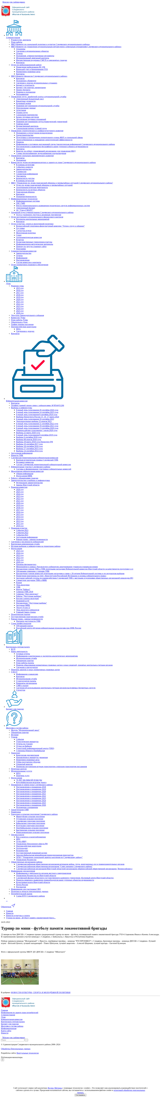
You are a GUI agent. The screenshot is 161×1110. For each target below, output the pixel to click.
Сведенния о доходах (25, 331)
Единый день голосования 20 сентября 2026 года (37, 410)
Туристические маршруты (27, 741)
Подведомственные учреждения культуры (34, 242)
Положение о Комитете (26, 81)
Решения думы (17, 286)
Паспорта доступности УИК (28, 621)
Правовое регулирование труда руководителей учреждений (41, 121)
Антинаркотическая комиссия (29, 237)
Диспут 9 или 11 (23, 607)
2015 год (20, 288)
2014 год (20, 517)
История (14, 735)
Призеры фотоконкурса (26, 564)
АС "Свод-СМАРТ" (24, 210)
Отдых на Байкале (24, 746)
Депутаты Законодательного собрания (27, 315)
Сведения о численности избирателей (27, 542)
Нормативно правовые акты (28, 72)
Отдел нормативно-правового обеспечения (29, 265)
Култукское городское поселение (30, 825)
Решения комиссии (19, 487)
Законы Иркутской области (27, 485)
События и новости (24, 167)
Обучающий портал (24, 626)
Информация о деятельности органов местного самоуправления (43, 873)
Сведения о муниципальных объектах (32, 51)
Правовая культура (19, 528)
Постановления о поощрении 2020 (31, 791)
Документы (21, 176)
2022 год (20, 304)
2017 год (20, 293)
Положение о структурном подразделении (34, 133)
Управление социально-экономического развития (32, 156)
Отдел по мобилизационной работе (26, 65)
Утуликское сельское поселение (29, 819)
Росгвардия (21, 887)
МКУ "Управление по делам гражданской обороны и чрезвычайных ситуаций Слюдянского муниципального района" (62, 183)
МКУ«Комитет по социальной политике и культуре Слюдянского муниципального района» (50, 44)
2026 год (20, 313)
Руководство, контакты (21, 40)
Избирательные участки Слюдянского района (30, 467)
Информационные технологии (24, 199)
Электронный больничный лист (30, 99)
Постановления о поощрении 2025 (31, 803)
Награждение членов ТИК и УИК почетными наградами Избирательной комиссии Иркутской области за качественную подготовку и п (74, 569)
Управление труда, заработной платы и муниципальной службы (38, 97)
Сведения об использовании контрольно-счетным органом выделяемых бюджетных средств (55, 688)
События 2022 (22, 533)
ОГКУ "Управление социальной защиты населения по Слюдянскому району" (49, 857)
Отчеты (19, 53)
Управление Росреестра (26, 860)
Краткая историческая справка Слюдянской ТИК (37, 460)
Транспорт (15, 753)
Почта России (22, 885)
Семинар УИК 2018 (24, 592)
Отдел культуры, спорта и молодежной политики (32, 224)
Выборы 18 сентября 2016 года (29, 446)
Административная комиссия (23, 251)
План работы (16, 42)
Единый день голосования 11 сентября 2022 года (37, 424)
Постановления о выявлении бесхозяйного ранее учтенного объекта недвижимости (52, 146)
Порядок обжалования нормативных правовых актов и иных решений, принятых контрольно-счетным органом (64, 665)
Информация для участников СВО (26, 889)
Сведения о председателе (27, 667)
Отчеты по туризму (24, 744)
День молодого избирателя (27, 610)
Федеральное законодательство (29, 483)
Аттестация (21, 110)
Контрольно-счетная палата (18, 647)
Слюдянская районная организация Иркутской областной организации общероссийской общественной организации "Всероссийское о (74, 869)
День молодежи (23, 585)
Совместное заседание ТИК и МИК (31, 580)
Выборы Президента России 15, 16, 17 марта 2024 (37, 417)
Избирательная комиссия (16, 401)
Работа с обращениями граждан (24, 478)
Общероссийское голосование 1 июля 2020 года (36, 430)
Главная (4, 1010)
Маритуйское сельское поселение (30, 816)
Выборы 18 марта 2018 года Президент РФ (34, 442)
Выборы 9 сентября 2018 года (29, 437)
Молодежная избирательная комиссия (27, 471)
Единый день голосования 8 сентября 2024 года (36, 414)
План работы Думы (19, 320)
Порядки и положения (25, 92)
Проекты (20, 142)
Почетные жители (19, 769)
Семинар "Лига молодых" (27, 594)
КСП (13, 649)
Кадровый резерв (23, 103)
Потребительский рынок (21, 894)
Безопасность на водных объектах (30, 190)
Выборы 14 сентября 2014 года (29, 451)
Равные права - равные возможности (32, 539)
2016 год (20, 290)
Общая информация (24, 473)
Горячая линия (22, 124)
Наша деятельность (19, 651)
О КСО (14, 672)
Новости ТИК (17, 455)
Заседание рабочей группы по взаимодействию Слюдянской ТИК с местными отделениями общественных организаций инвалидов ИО (74, 578)
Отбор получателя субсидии (28, 762)
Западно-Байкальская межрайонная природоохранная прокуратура (44, 855)
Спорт (19, 235)
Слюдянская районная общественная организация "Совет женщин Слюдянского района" (54, 866)
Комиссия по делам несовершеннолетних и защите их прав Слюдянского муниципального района (53, 162)
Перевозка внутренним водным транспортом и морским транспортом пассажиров (51, 766)
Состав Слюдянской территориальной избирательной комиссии (43, 464)
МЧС (18, 839)
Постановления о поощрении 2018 (31, 787)
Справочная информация (27, 174)
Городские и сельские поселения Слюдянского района (34, 814)
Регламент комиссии (25, 462)
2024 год (20, 308)
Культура (20, 240)
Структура (20, 690)
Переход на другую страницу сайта (31, 246)
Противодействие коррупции (23, 327)
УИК (18, 587)
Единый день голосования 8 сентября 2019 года (36, 435)
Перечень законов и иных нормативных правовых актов (35, 670)
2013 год (20, 519)
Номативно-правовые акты (27, 760)
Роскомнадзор (22, 850)
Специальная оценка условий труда (31, 128)
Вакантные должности (26, 101)
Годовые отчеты (23, 654)
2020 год (20, 299)
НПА (18, 329)
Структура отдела (23, 230)
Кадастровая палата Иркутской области (33, 882)
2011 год (19, 523)
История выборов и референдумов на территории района (35, 546)
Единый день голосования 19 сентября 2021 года (37, 426)
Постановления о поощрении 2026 (31, 805)
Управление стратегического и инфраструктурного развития (37, 131)
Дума (8, 283)
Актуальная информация (21, 453)
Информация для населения (23, 871)
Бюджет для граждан (15, 709)
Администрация (13, 37)
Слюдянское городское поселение (30, 821)
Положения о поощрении (27, 807)
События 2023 (22, 530)
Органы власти (17, 835)
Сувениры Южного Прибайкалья (30, 751)
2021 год (20, 302)
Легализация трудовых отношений (31, 119)
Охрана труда (22, 112)
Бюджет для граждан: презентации (31, 87)
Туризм (14, 737)
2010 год (20, 526)
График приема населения (22, 324)
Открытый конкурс (24, 764)
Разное (19, 582)
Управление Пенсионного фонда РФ (32, 844)
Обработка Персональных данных (15, 1049)
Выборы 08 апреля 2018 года (28, 439)
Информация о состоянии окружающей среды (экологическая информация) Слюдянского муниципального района (65, 144)
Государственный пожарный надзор (31, 853)
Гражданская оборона (25, 192)
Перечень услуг (23, 776)
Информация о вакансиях (27, 674)
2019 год (20, 297)
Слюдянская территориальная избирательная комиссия (34, 458)
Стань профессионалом (21, 623)
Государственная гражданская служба (27, 617)
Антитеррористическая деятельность (32, 187)
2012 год (20, 521)
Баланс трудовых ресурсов (27, 117)
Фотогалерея (16, 548)
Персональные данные (26, 108)
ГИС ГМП (20, 203)
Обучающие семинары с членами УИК (32, 571)
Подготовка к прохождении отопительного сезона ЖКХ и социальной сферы (49, 137)
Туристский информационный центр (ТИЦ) (35, 748)
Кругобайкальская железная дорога (31, 782)
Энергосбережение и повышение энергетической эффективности (44, 140)
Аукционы (20, 49)
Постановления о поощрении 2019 (31, 789)
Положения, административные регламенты (35, 56)
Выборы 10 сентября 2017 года (29, 444)
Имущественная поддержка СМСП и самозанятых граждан (41, 60)
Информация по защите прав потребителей (19, 1012)
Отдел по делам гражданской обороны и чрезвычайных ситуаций (44, 185)
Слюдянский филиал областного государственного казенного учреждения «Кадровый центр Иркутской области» (65, 878)
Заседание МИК (23, 605)
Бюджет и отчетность (25, 85)
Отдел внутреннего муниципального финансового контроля (37, 217)
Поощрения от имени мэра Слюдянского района (32, 785)
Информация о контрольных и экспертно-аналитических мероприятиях (47, 656)
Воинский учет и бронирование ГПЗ (32, 69)
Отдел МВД (21, 841)
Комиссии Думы (18, 318)
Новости (4, 1033)
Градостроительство (24, 135)
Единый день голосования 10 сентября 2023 (35, 419)
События (20, 739)
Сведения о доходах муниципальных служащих (36, 83)
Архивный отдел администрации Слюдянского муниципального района (42, 212)
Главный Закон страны (26, 612)
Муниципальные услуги (21, 771)
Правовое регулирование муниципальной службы (37, 106)
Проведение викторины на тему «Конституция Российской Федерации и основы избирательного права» (61, 576)
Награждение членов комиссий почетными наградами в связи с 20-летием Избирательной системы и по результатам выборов (70, 573)
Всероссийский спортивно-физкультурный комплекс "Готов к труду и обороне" (50, 226)
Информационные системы (28, 201)
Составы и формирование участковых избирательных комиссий (43, 469)
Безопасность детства (25, 178)
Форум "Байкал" (23, 589)
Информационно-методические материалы (34, 244)
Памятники (16, 812)
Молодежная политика (26, 233)
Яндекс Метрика (55, 1088)
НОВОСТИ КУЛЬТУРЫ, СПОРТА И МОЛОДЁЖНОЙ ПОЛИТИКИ (40, 992)
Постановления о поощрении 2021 (31, 794)
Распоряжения (22, 94)
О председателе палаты (26, 681)
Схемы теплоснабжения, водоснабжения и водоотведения (41, 153)
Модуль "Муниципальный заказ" (25, 730)
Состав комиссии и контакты (28, 262)
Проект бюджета (23, 90)
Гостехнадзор (22, 848)
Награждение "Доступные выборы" (31, 603)
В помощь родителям (25, 165)
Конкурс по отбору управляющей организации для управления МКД (45, 151)
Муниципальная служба (26, 658)
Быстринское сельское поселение (30, 830)
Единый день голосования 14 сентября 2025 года (37, 412)
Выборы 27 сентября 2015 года (29, 449)
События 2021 (22, 535)
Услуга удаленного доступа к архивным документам (38, 215)
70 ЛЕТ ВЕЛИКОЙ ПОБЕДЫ (29, 780)
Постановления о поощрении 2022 (31, 796)
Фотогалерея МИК (24, 476)
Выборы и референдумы (21, 408)
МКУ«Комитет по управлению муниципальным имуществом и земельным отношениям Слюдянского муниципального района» (66, 47)
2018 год (20, 295)
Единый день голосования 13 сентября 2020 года (37, 428)
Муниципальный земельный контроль (32, 58)
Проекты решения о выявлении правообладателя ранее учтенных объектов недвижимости (55, 880)
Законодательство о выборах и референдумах (30, 480)
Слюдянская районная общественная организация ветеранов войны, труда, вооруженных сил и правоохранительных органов (70, 864)
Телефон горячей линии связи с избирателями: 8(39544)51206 (37, 405)
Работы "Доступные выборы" (29, 596)
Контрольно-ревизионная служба (25, 544)
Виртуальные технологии (28, 1053)
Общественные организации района (26, 862)
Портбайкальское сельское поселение (32, 828)
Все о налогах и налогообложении (31, 837)
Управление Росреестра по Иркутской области (36, 875)
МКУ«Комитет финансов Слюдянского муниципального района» (39, 76)
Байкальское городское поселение (30, 823)
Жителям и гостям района (17, 728)
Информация (21, 258)
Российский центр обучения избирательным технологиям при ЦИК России (48, 628)
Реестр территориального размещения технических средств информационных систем (53, 206)
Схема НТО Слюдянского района (30, 896)
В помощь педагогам (25, 181)
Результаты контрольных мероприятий (32, 219)
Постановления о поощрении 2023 (31, 798)
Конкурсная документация (27, 755)
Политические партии (20, 614)
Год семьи (20, 228)
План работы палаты (25, 663)
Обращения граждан (25, 660)
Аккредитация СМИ (20, 810)
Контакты (20, 62)
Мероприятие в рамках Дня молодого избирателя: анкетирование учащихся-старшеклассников (57, 567)
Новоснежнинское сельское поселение (32, 832)
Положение (21, 160)
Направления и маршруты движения (32, 757)
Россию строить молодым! (27, 598)
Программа (21, 249)
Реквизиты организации (26, 683)
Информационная (8, 1028)
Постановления (22, 260)
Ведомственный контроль (27, 126)
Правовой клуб (22, 601)
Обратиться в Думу (19, 322)
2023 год (20, 306)
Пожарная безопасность (26, 196)
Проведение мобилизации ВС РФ (30, 67)
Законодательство (23, 169)
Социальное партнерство (27, 115)
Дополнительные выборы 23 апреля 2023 (34, 421)
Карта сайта (6, 1031)
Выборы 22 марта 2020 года (28, 433)
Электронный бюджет (25, 208)
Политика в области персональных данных (29, 891)
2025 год (20, 311)
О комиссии (21, 171)
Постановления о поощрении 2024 (31, 801)
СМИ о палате (22, 685)
